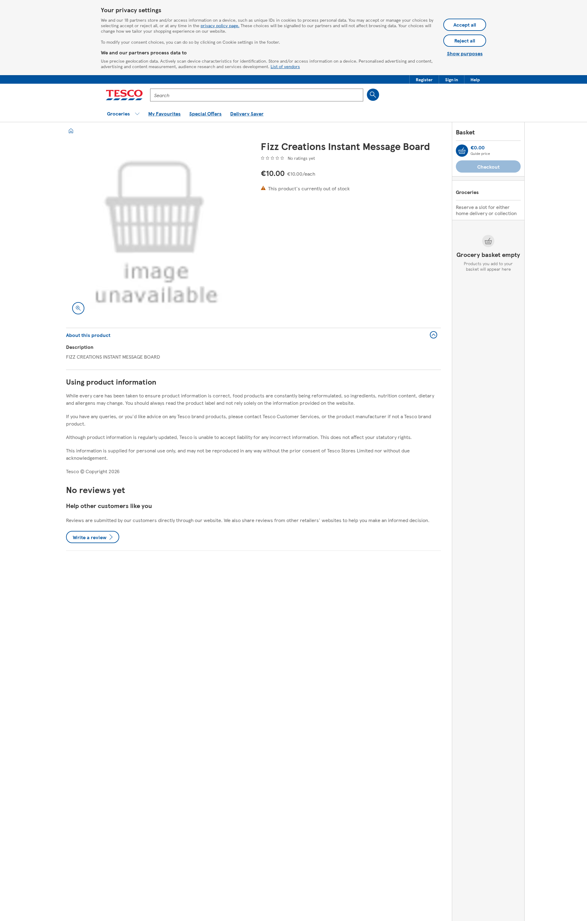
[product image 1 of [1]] (156, 230)
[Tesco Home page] (124, 95)
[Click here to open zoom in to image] (78, 308)
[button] (424, 79)
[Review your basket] (462, 150)
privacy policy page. (220, 25)
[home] (71, 131)
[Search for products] (373, 95)
